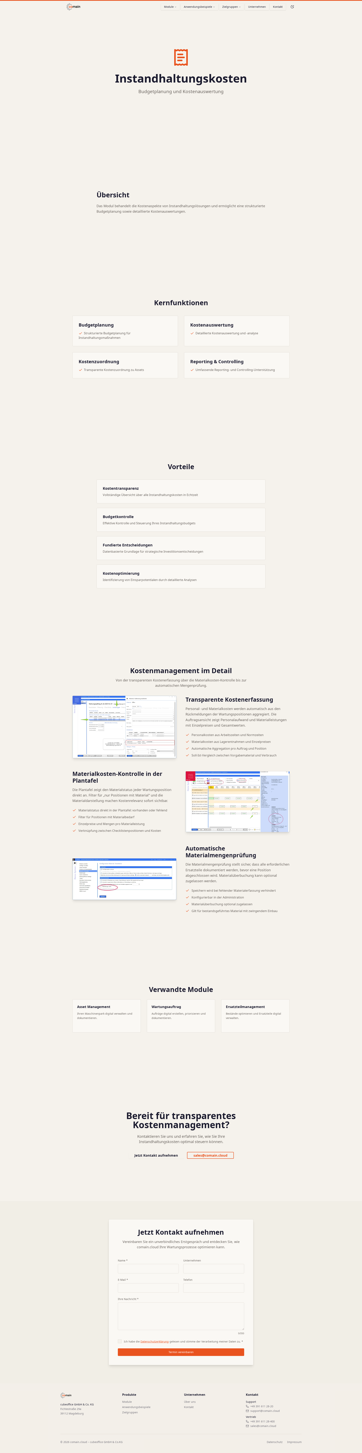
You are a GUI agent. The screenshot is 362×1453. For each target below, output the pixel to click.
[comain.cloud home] (73, 7)
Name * (123, 1260)
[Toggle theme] (292, 6)
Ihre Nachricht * (128, 1299)
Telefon (188, 1280)
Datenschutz (275, 1442)
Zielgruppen (230, 6)
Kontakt (278, 6)
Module (169, 6)
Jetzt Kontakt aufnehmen (156, 1155)
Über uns (190, 1402)
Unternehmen (257, 6)
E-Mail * (123, 1280)
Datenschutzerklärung (154, 1341)
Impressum (294, 1442)
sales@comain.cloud (210, 1155)
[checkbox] (120, 1341)
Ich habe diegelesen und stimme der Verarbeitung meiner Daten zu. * (183, 1341)
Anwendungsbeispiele (198, 6)
